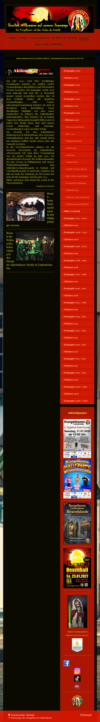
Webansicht (86, 714)
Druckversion (18, 714)
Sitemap (30, 714)
